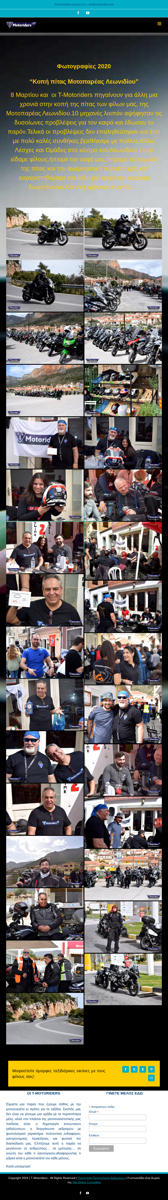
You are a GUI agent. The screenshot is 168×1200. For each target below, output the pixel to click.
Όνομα (93, 1123)
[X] (134, 1069)
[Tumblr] (142, 1069)
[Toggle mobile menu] (160, 23)
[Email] (151, 1078)
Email (94, 1112)
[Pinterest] (151, 1069)
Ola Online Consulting (87, 1182)
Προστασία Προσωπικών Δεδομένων (101, 1178)
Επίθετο (94, 1135)
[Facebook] (125, 1069)
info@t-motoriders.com (101, 4)
